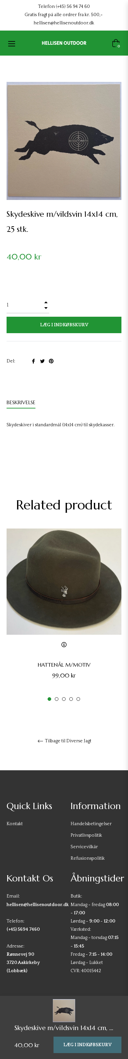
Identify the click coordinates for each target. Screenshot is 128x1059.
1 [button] (49, 699)
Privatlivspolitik (86, 835)
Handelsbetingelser (91, 823)
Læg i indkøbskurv (87, 1044)
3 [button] (64, 699)
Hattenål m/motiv (64, 664)
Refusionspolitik (88, 858)
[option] (64, 615)
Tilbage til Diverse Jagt (67, 741)
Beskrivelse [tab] (21, 402)
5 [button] (78, 699)
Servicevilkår (84, 847)
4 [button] (71, 699)
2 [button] (56, 699)
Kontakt (15, 823)
